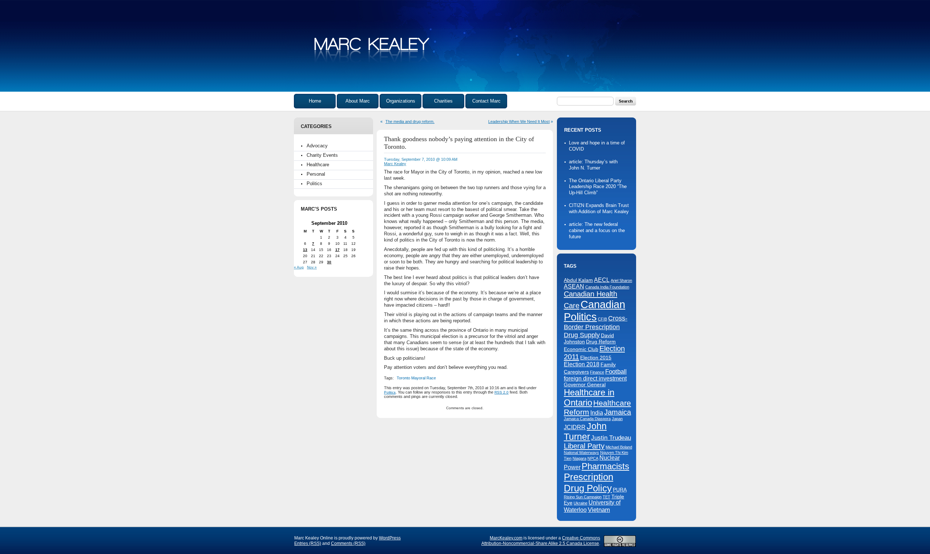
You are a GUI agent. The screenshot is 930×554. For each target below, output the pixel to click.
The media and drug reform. (409, 121)
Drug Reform (601, 341)
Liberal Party (584, 446)
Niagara (579, 458)
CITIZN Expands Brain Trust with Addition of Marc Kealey (599, 208)
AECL (602, 280)
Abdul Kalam (578, 280)
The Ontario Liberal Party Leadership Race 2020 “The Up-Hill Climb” (598, 187)
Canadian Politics (594, 310)
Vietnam (599, 509)
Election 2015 (595, 357)
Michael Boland (619, 447)
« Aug (299, 267)
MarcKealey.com (506, 538)
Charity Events (322, 155)
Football (616, 371)
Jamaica (617, 412)
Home (315, 101)
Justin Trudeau (611, 437)
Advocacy (317, 145)
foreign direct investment (595, 378)
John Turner (585, 431)
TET (606, 497)
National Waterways (581, 452)
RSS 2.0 (501, 392)
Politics (314, 183)
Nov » (312, 267)
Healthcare (318, 164)
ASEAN (574, 286)
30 (329, 262)
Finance (597, 372)
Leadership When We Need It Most (519, 121)
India (596, 413)
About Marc (357, 101)
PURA (620, 490)
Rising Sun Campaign (583, 497)
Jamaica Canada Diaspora (587, 419)
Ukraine (580, 503)
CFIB (602, 319)
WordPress (390, 538)
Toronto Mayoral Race (416, 378)
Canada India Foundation (607, 287)
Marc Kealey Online (372, 50)
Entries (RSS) (307, 543)
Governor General (585, 384)
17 (337, 250)
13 (305, 250)
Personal (316, 174)
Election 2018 (581, 364)
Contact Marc (486, 101)
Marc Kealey (395, 164)
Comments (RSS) (348, 543)
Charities (443, 101)
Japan (617, 419)
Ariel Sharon (621, 280)
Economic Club (581, 349)
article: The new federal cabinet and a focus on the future (597, 230)
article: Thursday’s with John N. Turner (593, 165)
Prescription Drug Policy (588, 482)
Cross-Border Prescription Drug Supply (595, 326)
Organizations (400, 101)
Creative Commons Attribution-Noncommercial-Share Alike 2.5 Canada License (540, 540)
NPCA (592, 458)
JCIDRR (575, 427)
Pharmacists (605, 466)
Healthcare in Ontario (589, 397)
